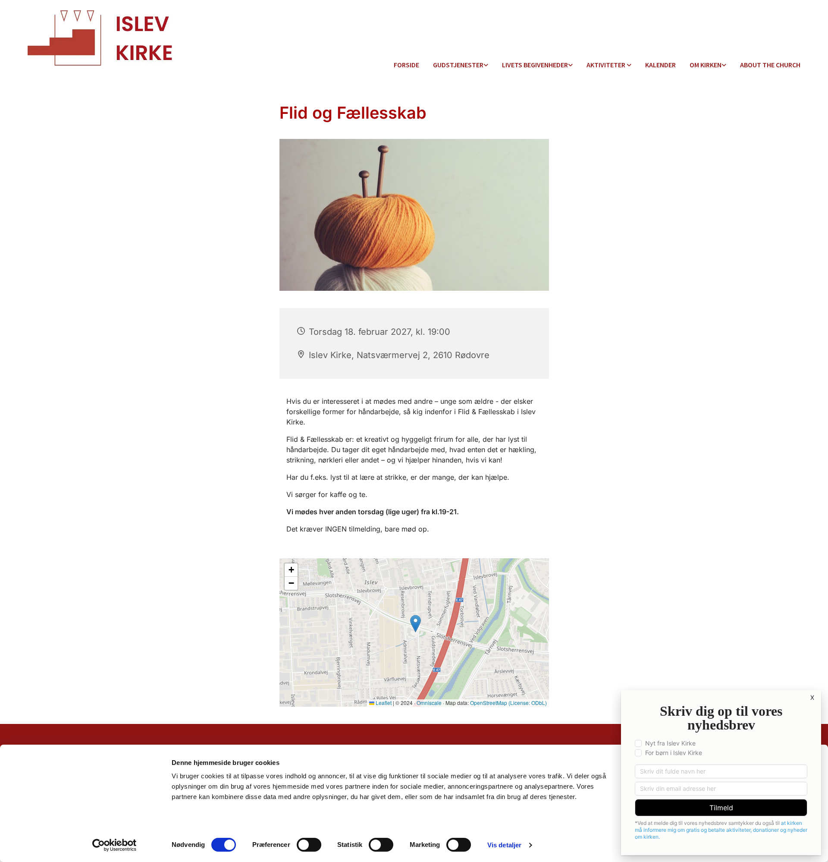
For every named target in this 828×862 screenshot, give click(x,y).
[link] (460, 65)
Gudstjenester (458, 64)
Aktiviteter (606, 64)
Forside (406, 64)
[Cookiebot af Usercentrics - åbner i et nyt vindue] (114, 845)
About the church (770, 64)
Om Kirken (705, 64)
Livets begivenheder (535, 64)
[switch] (309, 845)
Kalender (660, 64)
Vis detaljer (504, 845)
